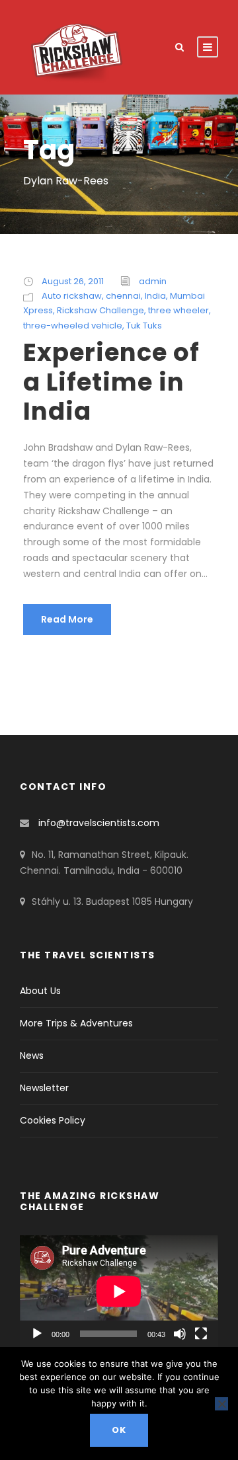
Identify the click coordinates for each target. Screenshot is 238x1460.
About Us (40, 990)
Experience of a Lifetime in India (111, 381)
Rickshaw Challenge (100, 310)
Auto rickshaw (72, 295)
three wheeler (178, 310)
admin (153, 281)
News (32, 1055)
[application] (119, 1291)
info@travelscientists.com (98, 822)
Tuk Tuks (144, 325)
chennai (123, 295)
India (155, 295)
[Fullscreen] (201, 1333)
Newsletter (44, 1088)
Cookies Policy (52, 1120)
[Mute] (179, 1333)
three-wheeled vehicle (72, 325)
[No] (221, 1403)
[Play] (37, 1333)
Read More (67, 619)
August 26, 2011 (73, 281)
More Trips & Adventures (76, 1023)
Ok (119, 1430)
